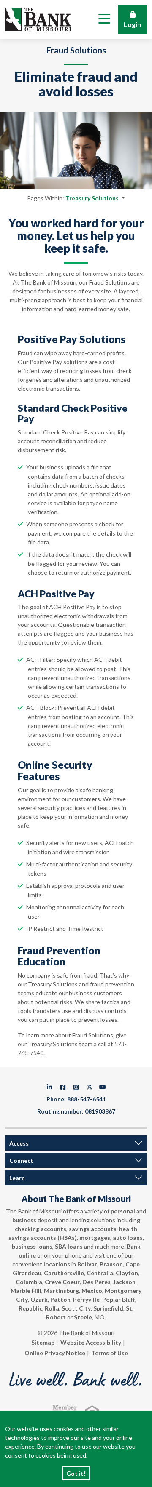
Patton (60, 1299)
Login (132, 24)
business (24, 1219)
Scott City (76, 1308)
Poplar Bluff (118, 1299)
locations (56, 1264)
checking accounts (40, 1228)
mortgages (94, 1237)
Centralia (100, 1272)
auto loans (128, 1237)
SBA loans (69, 1246)
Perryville (86, 1299)
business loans (32, 1246)
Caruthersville (64, 1272)
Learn (17, 1177)
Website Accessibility (90, 1342)
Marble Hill (26, 1290)
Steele (83, 1317)
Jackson (124, 1281)
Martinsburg (61, 1290)
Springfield (108, 1308)
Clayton (127, 1272)
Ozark (39, 1299)
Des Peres (96, 1281)
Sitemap (42, 1342)
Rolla (52, 1308)
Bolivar (87, 1264)
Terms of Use (109, 1352)
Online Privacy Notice (54, 1352)
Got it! (76, 1473)
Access (19, 1143)
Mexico (91, 1290)
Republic (30, 1308)
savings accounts (93, 1228)
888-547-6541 (86, 1099)
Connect (21, 1160)
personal (123, 1211)
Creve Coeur (62, 1281)
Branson (111, 1264)
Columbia (29, 1281)
